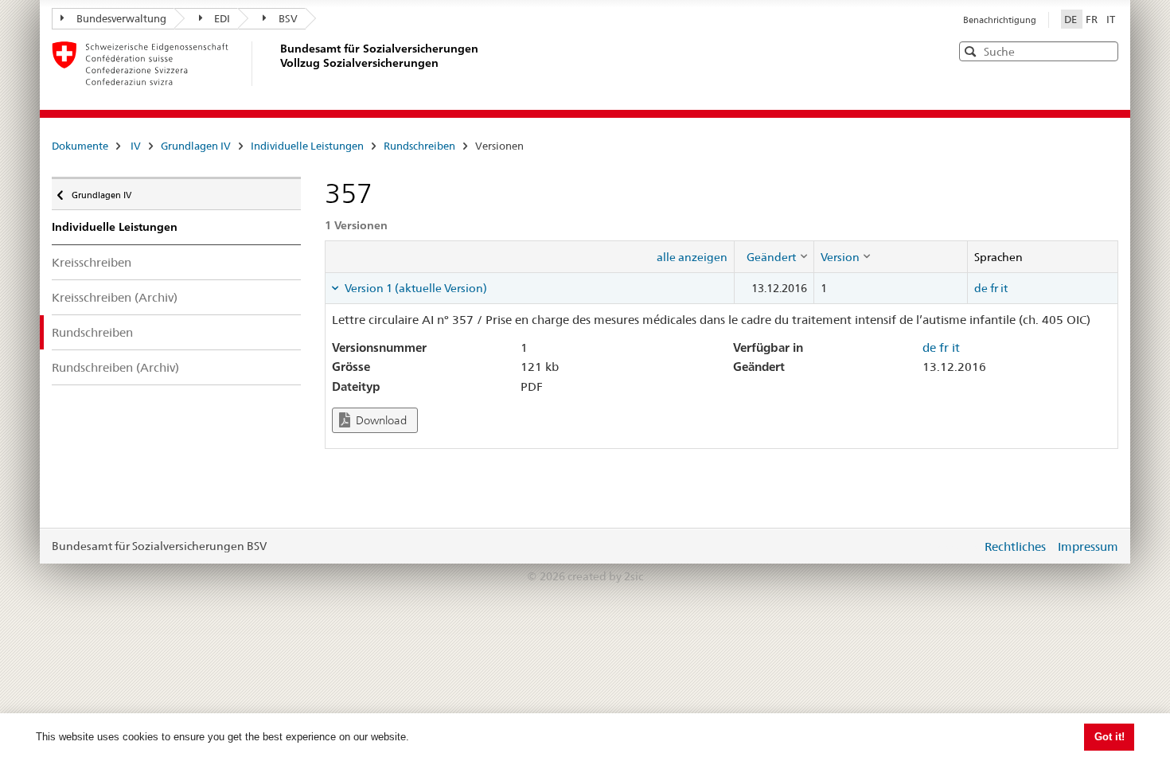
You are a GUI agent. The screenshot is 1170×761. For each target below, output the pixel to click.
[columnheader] (773, 256)
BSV (288, 18)
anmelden (957, 546)
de (981, 288)
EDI (222, 18)
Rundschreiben (419, 145)
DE (1071, 19)
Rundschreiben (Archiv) (115, 367)
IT (1110, 19)
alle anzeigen (692, 257)
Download (380, 420)
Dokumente (80, 145)
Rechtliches (1015, 546)
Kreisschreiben (91, 262)
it (1004, 288)
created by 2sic (605, 576)
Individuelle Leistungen (307, 145)
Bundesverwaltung (121, 18)
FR (1093, 19)
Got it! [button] (1109, 737)
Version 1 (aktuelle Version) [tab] (414, 288)
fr (994, 288)
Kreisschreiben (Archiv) (114, 297)
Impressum (1088, 546)
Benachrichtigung (999, 19)
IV (136, 145)
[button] (1104, 50)
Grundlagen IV (196, 145)
